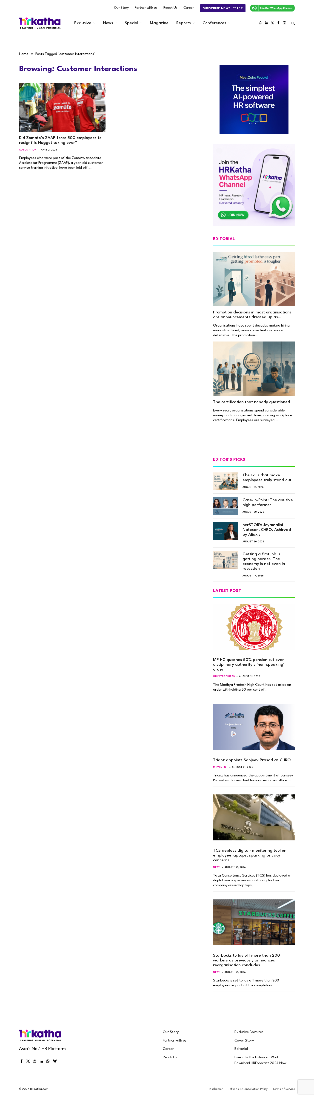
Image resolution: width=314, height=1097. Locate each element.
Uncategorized (224, 676)
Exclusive (82, 23)
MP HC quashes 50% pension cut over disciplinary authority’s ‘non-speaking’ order (248, 665)
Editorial (241, 1049)
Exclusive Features (248, 1032)
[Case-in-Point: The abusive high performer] (225, 506)
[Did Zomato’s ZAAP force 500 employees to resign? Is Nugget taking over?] (62, 107)
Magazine (159, 23)
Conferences (214, 23)
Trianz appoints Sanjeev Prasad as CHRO (252, 760)
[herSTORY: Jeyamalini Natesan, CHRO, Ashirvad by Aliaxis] (225, 531)
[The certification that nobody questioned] (254, 369)
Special (131, 23)
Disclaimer (216, 1089)
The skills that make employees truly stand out (267, 477)
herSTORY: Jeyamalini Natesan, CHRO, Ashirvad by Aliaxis (267, 530)
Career (188, 8)
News (108, 23)
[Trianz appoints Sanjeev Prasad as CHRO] (254, 727)
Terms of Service (284, 1089)
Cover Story (244, 1040)
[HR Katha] (39, 23)
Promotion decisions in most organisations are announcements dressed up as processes (252, 315)
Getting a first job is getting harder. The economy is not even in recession (264, 561)
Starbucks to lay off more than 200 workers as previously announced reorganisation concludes (246, 960)
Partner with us (146, 8)
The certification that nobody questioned (251, 402)
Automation (28, 150)
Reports (183, 23)
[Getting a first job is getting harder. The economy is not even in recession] (225, 560)
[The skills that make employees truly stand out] (225, 481)
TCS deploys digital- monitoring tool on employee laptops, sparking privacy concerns (249, 855)
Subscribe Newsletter (223, 8)
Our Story (121, 8)
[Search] (293, 23)
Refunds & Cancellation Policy (248, 1089)
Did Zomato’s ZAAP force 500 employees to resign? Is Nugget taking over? (60, 140)
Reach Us (170, 8)
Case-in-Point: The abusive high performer (268, 502)
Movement (220, 767)
